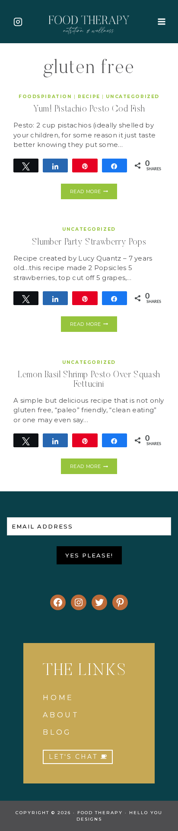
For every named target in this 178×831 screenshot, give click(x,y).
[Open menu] (161, 21)
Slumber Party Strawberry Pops (89, 242)
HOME (58, 698)
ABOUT (61, 715)
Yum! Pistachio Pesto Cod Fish (89, 109)
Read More (93, 192)
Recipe (89, 96)
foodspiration (45, 96)
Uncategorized (132, 96)
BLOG (57, 732)
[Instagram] (18, 22)
